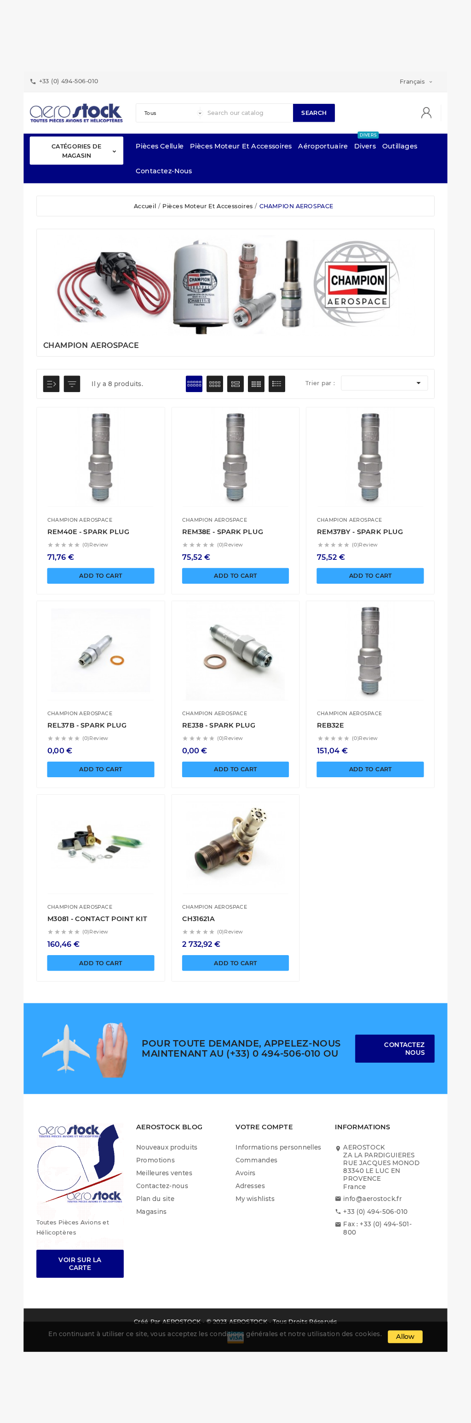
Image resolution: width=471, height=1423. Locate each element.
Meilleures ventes (164, 1173)
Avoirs (246, 1173)
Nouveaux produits (167, 1147)
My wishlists (255, 1198)
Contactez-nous (162, 1186)
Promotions (155, 1160)
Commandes (257, 1160)
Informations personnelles (279, 1147)
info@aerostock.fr (372, 1198)
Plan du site (155, 1198)
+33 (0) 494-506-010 (375, 1211)
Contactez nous (404, 1048)
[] (429, 113)
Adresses (250, 1186)
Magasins (151, 1211)
